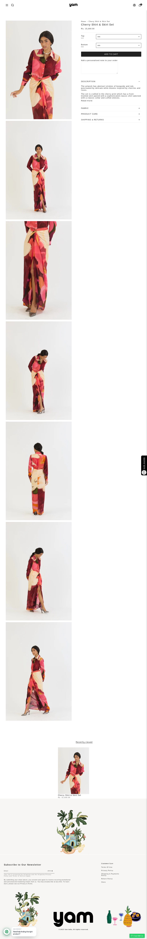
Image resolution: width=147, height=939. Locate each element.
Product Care (89, 114)
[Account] (134, 5)
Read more (86, 101)
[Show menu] (7, 5)
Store (103, 882)
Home (83, 21)
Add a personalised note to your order (99, 60)
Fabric (85, 108)
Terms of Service (19, 876)
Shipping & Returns (92, 120)
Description (88, 81)
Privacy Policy (107, 870)
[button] (12, 5)
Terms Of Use (106, 867)
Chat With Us (138, 936)
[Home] (73, 926)
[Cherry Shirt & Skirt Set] (73, 770)
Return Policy (107, 879)
